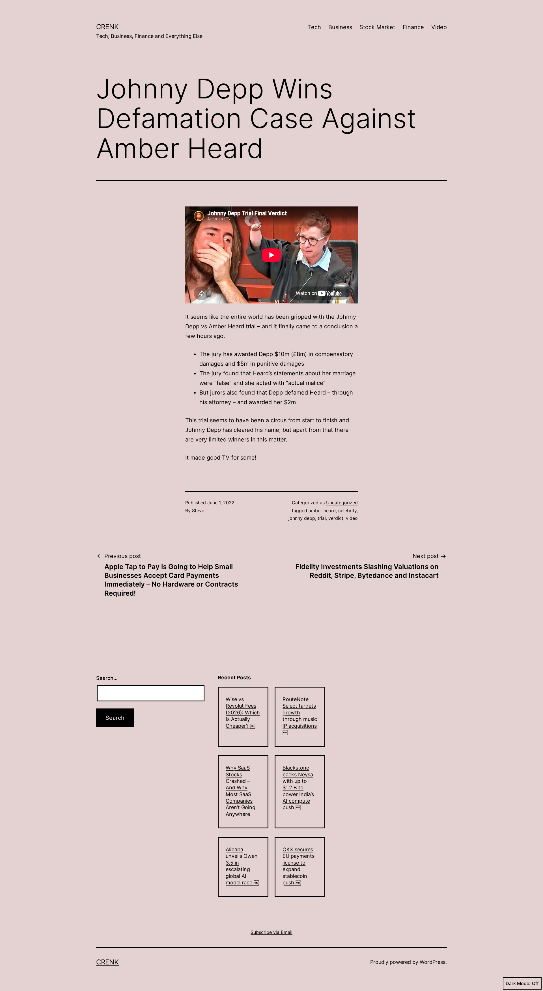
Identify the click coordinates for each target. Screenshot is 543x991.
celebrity (347, 510)
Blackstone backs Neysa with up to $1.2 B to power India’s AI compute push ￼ (298, 787)
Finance (413, 27)
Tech (314, 27)
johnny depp (301, 518)
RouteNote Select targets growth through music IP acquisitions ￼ (300, 715)
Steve (198, 510)
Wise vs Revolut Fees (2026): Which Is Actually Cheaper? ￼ (243, 712)
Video (439, 27)
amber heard (322, 510)
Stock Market (377, 27)
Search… (107, 678)
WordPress (432, 962)
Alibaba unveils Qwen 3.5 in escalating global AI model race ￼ (242, 866)
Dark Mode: (518, 983)
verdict (335, 518)
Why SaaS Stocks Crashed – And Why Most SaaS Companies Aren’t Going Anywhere (240, 791)
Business (340, 27)
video (352, 518)
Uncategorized (342, 502)
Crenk (107, 27)
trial (322, 518)
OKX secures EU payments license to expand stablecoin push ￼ (298, 866)
